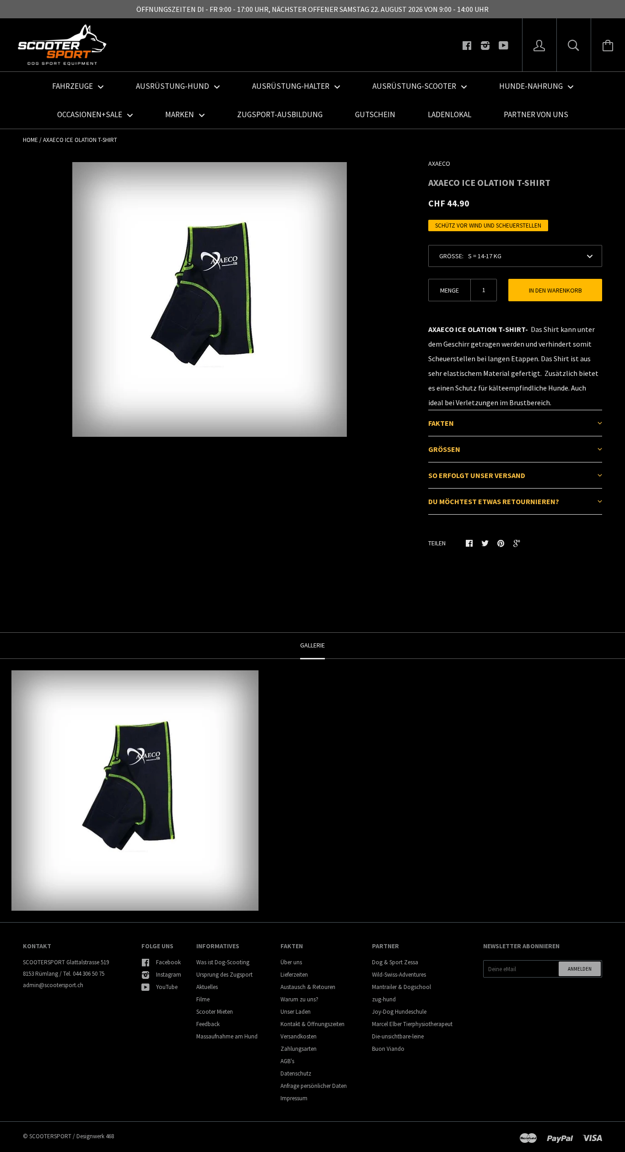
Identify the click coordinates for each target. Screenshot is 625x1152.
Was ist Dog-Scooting (222, 962)
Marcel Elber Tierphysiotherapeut (412, 1024)
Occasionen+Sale (90, 114)
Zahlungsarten (298, 1049)
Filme (203, 999)
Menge (449, 290)
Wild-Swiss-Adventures (399, 974)
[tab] (515, 423)
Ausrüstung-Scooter (415, 86)
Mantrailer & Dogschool (401, 987)
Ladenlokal (449, 114)
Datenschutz (295, 1073)
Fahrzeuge (73, 86)
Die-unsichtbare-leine (398, 1036)
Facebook (168, 962)
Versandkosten (298, 1036)
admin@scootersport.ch (53, 985)
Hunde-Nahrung (531, 86)
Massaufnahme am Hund (227, 1036)
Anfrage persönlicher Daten (313, 1086)
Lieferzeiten (294, 974)
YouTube (167, 987)
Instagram (168, 974)
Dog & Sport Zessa (395, 962)
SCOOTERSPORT (50, 1136)
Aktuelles (207, 987)
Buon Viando (388, 1049)
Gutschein (375, 114)
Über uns (291, 962)
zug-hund (384, 999)
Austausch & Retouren (307, 987)
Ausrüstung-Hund (173, 86)
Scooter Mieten (214, 1012)
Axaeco (439, 163)
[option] (209, 299)
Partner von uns (536, 114)
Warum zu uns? (299, 999)
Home (30, 140)
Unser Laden (295, 1012)
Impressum (293, 1098)
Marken (180, 114)
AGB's (287, 1061)
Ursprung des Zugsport (224, 974)
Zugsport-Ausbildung (280, 114)
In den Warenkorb (555, 290)
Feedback (208, 1024)
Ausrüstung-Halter (291, 86)
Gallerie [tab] (312, 645)
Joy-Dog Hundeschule (399, 1012)
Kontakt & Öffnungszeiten (312, 1024)
